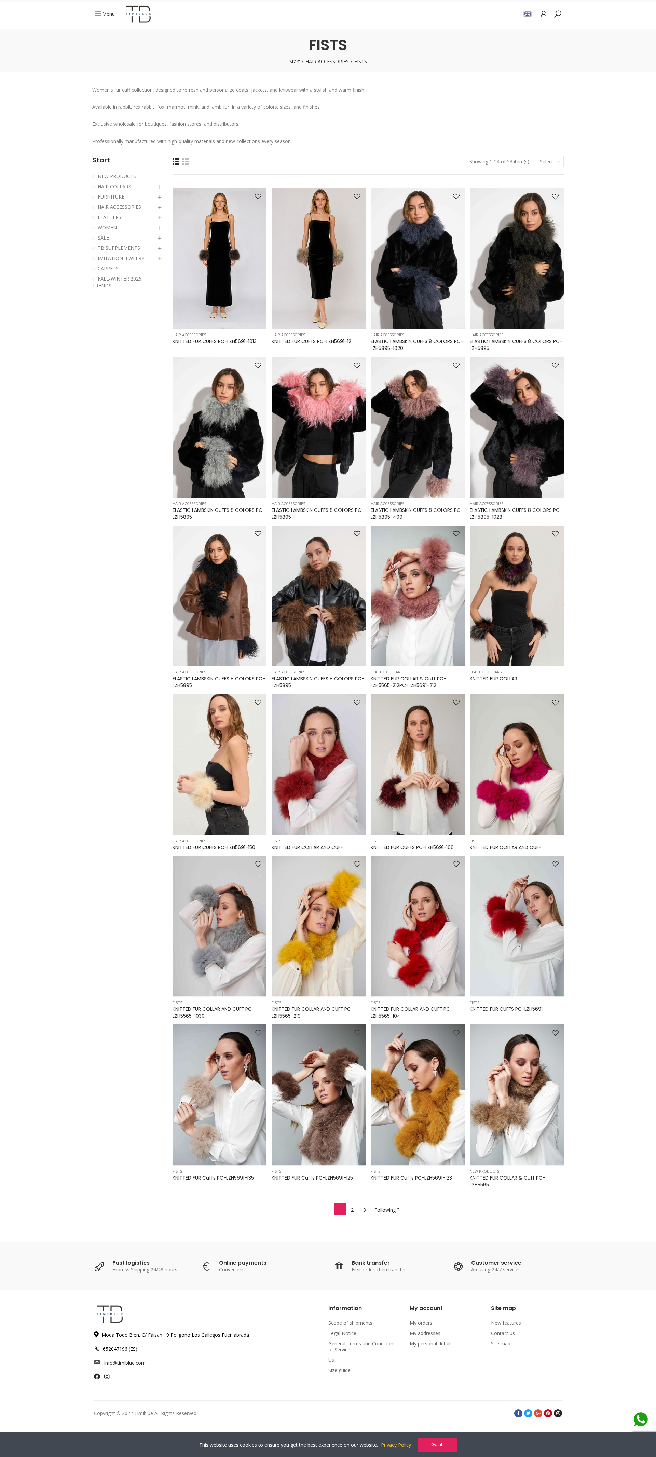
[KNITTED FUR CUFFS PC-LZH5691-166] (418, 764)
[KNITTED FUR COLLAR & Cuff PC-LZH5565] (517, 1095)
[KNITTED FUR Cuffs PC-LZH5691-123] (418, 1095)
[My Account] (543, 13)
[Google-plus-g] (538, 1413)
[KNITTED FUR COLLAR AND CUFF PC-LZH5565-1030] (219, 926)
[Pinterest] (548, 1413)
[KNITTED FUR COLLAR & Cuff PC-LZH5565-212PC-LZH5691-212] (418, 596)
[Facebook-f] (518, 1413)
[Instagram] (558, 1413)
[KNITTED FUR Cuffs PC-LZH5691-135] (219, 1095)
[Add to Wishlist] (258, 197)
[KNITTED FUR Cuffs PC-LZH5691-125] (319, 1095)
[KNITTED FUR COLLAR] (517, 596)
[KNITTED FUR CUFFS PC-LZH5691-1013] (219, 258)
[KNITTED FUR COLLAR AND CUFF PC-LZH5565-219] (319, 926)
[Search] (557, 14)
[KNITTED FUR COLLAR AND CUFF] (319, 764)
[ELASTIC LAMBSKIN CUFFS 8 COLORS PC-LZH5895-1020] (418, 258)
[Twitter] (528, 1413)
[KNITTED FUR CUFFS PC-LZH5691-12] (319, 258)
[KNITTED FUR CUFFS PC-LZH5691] (517, 926)
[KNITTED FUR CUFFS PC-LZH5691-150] (219, 764)
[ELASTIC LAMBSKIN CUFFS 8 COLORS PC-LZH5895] (517, 258)
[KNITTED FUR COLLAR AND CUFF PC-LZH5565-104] (418, 926)
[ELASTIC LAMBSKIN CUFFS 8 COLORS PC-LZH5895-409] (418, 427)
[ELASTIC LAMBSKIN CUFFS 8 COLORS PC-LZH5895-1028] (517, 427)
